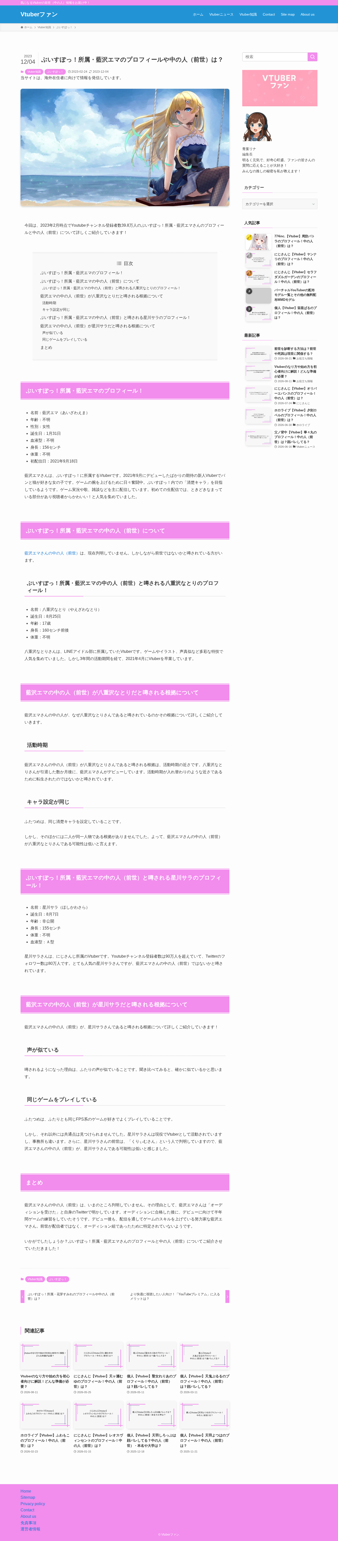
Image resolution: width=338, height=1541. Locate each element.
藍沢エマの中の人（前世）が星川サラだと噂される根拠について (97, 326)
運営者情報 (30, 1529)
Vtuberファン (39, 14)
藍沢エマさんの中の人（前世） (52, 553)
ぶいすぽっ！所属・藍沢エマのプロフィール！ (81, 273)
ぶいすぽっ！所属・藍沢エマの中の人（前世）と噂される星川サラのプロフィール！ (115, 317)
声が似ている (52, 333)
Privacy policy (33, 1504)
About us (28, 1516)
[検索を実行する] (312, 57)
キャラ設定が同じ (56, 309)
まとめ (46, 347)
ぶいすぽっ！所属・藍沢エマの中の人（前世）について (89, 281)
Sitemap (28, 1497)
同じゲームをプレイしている (64, 339)
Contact (27, 1510)
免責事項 (28, 1523)
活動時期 (49, 303)
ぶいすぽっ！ (55, 71)
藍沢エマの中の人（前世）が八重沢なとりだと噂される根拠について (101, 296)
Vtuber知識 (34, 71)
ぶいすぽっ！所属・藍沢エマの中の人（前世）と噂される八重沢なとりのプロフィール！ (111, 288)
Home (26, 1491)
